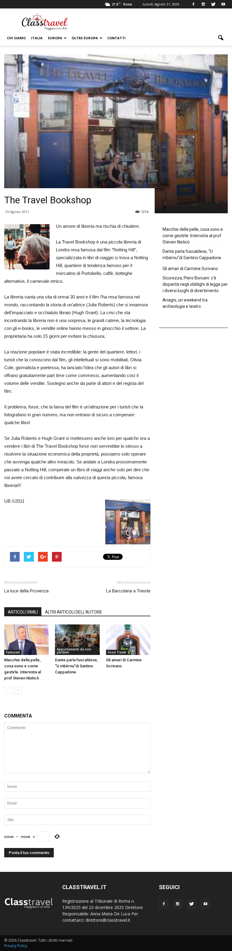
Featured (13, 652)
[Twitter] (213, 4)
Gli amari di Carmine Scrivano (190, 268)
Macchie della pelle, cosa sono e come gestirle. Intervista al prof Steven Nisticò (193, 235)
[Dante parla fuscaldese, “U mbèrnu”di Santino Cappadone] (77, 639)
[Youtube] (223, 4)
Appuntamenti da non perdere (74, 650)
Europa (55, 38)
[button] (220, 38)
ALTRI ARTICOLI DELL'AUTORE (73, 612)
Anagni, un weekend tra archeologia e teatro (185, 303)
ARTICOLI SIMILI (23, 612)
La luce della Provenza (26, 591)
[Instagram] (203, 4)
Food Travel (117, 652)
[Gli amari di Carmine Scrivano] (128, 639)
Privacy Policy (15, 945)
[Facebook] (193, 4)
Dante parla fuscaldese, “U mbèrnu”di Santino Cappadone (76, 666)
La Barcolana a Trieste (128, 591)
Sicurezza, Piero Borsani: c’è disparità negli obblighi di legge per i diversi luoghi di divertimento (195, 284)
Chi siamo (16, 38)
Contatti (116, 38)
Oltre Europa (85, 38)
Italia (37, 38)
